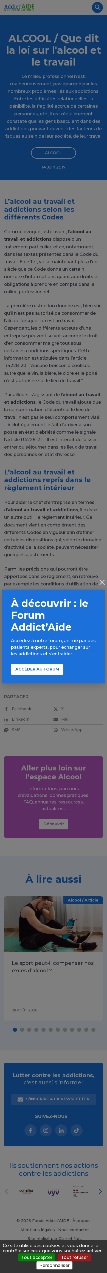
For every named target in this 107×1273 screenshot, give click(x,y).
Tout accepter (36, 1257)
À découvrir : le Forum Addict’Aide (49, 615)
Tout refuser (74, 1257)
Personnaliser (54, 1265)
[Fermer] (102, 583)
